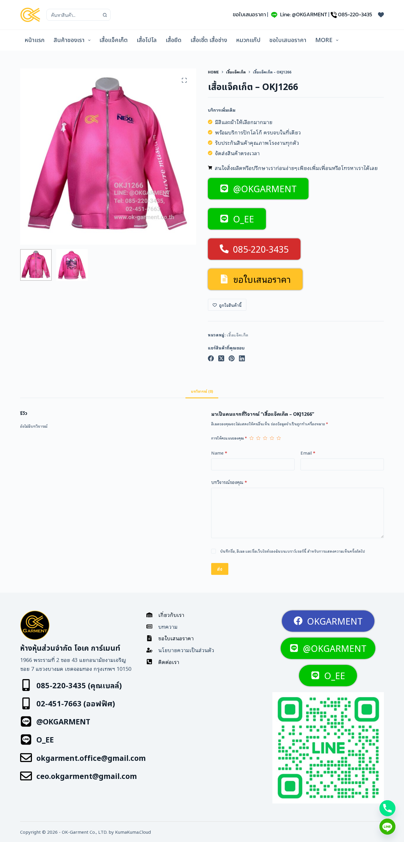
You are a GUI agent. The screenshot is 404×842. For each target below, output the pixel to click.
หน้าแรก (35, 40)
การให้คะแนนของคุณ (229, 438)
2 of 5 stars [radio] (258, 438)
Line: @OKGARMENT (303, 14)
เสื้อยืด (174, 40)
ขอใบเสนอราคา (249, 14)
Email (307, 452)
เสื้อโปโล (147, 40)
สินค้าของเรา (69, 40)
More (323, 40)
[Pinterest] (232, 358)
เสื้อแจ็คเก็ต (113, 40)
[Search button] (104, 14)
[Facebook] (211, 358)
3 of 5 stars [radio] (265, 438)
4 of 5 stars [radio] (272, 438)
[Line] (387, 827)
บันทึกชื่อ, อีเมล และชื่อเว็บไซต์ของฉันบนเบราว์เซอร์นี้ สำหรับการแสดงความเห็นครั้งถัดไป (292, 551)
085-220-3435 (355, 14)
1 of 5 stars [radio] (251, 438)
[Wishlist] (381, 15)
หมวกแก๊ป (248, 40)
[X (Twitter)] (221, 358)
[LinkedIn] (242, 358)
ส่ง (219, 568)
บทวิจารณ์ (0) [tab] (202, 391)
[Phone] (387, 808)
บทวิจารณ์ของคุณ (229, 481)
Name (219, 452)
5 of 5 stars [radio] (278, 438)
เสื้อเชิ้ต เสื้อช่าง (208, 40)
